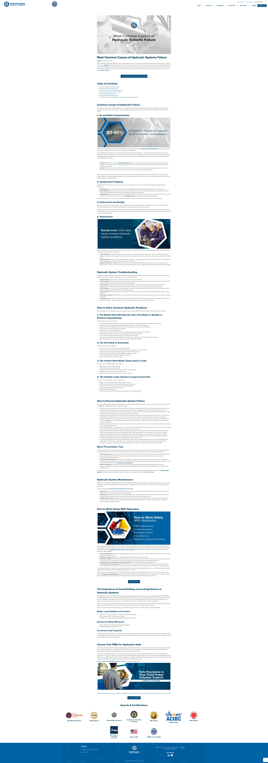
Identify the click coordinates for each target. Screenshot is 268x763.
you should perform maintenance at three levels (120, 488)
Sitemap (183, 747)
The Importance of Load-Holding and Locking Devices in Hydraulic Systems (119, 97)
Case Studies (175, 747)
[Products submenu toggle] (214, 5)
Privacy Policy (141, 760)
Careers (253, 5)
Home (157, 747)
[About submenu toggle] (203, 5)
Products (209, 5)
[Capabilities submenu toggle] (226, 5)
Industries (232, 5)
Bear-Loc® (102, 406)
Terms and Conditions (170, 749)
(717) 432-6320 (259, 2)
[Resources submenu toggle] (249, 5)
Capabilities (220, 5)
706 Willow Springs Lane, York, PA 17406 (244, 1)
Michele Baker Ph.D (106, 61)
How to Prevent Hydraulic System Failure (110, 92)
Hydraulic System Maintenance (108, 94)
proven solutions (104, 70)
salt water (108, 420)
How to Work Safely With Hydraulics (109, 95)
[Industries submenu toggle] (237, 5)
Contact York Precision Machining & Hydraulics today (111, 661)
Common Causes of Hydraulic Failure (109, 87)
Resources (243, 5)
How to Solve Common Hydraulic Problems (111, 90)
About (199, 5)
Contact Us (262, 5)
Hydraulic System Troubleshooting (109, 88)
